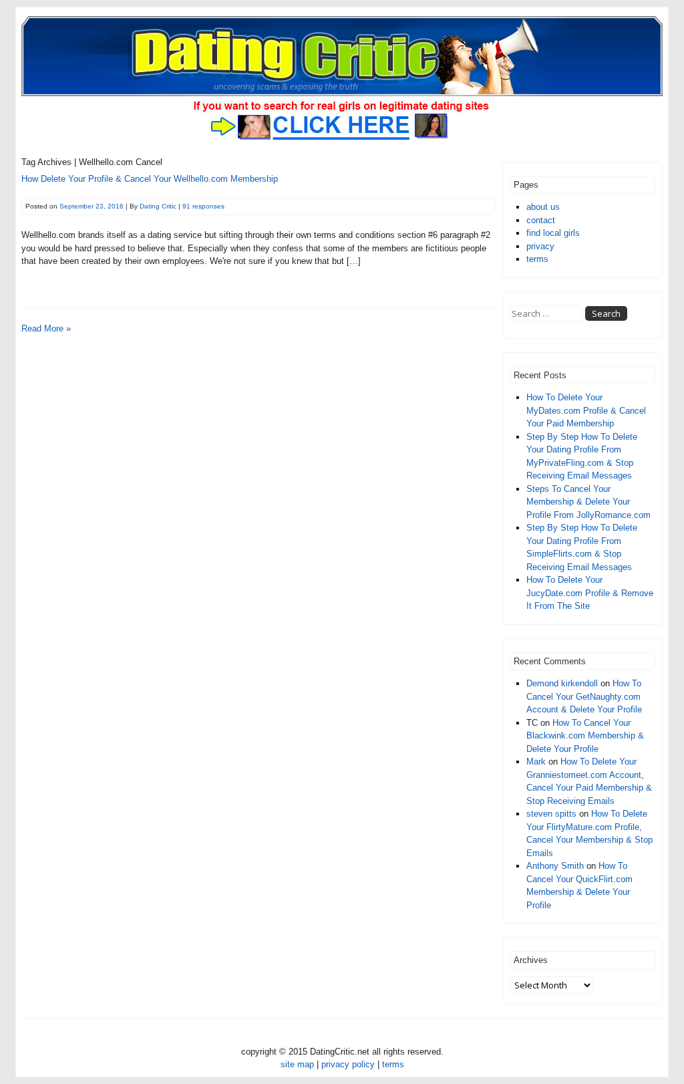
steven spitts (551, 814)
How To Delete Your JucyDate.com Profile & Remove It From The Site (589, 593)
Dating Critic (158, 206)
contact (540, 220)
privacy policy (348, 1064)
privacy (540, 246)
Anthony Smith (555, 866)
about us (543, 207)
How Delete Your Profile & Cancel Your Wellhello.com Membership (149, 179)
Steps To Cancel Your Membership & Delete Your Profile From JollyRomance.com (588, 502)
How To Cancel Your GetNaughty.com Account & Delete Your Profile (584, 696)
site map (297, 1064)
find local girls (553, 233)
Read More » (46, 328)
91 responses (203, 206)
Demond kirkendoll (562, 683)
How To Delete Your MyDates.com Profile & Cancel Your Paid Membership (586, 410)
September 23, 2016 (91, 206)
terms (537, 259)
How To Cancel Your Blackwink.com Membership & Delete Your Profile (585, 736)
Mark (536, 762)
